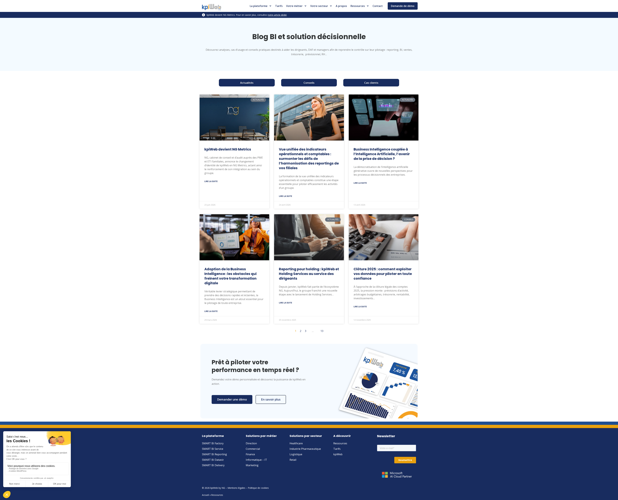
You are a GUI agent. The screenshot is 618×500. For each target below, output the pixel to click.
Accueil (205, 494)
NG (223, 487)
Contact (378, 6)
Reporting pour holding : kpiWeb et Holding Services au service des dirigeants (309, 274)
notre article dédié (277, 14)
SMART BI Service (212, 449)
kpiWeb (337, 454)
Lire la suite (211, 181)
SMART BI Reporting (214, 454)
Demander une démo (232, 399)
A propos (341, 6)
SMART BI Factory (213, 443)
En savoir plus (271, 399)
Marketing (252, 465)
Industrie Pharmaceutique (305, 449)
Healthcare (296, 443)
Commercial (253, 449)
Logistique (296, 454)
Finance (250, 454)
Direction (251, 443)
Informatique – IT (256, 460)
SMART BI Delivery (213, 465)
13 (321, 331)
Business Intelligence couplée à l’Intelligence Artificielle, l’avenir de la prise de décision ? (382, 154)
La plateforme (258, 6)
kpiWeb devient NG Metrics (227, 149)
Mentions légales (236, 487)
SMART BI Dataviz (213, 460)
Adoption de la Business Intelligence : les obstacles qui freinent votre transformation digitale (230, 276)
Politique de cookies (258, 487)
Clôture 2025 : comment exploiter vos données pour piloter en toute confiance (383, 274)
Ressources (358, 6)
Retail (293, 460)
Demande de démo (402, 6)
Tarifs (279, 6)
